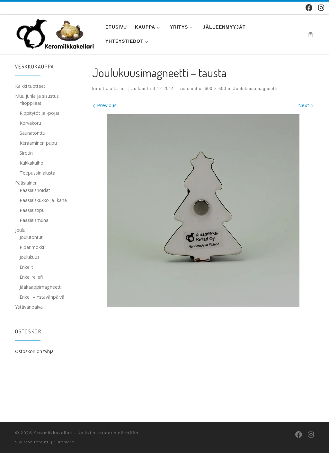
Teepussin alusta (37, 173)
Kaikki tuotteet (30, 86)
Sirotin (26, 153)
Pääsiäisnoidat (35, 190)
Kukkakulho (31, 163)
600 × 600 (214, 88)
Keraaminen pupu (38, 143)
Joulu (20, 230)
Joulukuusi (30, 257)
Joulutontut (31, 237)
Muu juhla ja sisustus (37, 96)
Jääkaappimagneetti (41, 287)
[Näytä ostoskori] (310, 34)
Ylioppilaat (30, 103)
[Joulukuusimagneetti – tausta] (203, 210)
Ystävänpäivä (29, 307)
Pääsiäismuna (34, 220)
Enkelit (26, 267)
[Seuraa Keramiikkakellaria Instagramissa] (321, 7)
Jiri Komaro (63, 441)
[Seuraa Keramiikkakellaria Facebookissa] (309, 7)
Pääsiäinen (26, 183)
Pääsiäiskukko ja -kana (43, 200)
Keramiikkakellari (53, 433)
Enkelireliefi (31, 277)
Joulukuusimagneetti (255, 88)
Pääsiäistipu (32, 210)
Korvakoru (30, 123)
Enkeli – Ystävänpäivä (42, 297)
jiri (122, 88)
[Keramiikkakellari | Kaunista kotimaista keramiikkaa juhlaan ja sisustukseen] (55, 32)
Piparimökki (32, 247)
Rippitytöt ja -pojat (39, 113)
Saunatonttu (32, 133)
